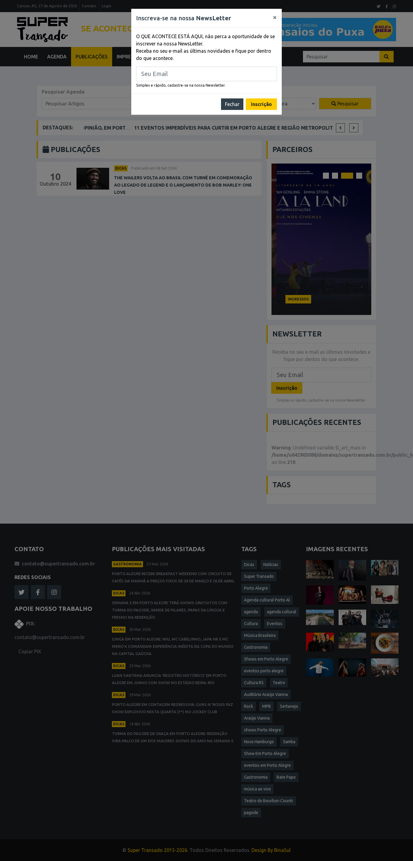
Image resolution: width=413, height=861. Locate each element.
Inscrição (261, 104)
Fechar (232, 104)
